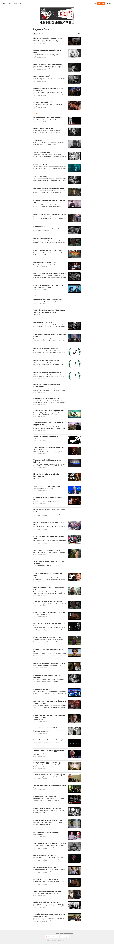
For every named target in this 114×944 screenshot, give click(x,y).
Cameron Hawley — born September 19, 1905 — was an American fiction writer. (48, 811)
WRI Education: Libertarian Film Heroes (47, 550)
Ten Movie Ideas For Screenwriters (45, 437)
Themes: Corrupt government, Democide (44, 265)
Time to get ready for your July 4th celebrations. (46, 777)
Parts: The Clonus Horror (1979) (45, 263)
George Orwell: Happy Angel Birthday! (47, 763)
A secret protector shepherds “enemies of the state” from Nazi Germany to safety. (49, 79)
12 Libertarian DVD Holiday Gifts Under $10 (48, 602)
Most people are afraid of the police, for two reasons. (47, 501)
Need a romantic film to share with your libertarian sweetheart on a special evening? (47, 666)
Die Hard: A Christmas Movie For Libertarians (49, 612)
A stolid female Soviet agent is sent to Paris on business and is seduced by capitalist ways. (49, 229)
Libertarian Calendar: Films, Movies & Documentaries (46, 386)
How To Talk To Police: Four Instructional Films (47, 498)
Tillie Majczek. (37, 314)
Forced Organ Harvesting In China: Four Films (49, 214)
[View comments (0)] (45, 46)
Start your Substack (53, 937)
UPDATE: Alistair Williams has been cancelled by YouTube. (48, 451)
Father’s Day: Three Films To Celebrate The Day (48, 589)
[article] (57, 42)
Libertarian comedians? (39, 478)
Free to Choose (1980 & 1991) (44, 128)
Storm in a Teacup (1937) (42, 152)
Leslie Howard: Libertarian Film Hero (46, 902)
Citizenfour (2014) (40, 164)
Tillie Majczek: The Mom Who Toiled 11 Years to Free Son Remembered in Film (49, 311)
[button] (4, 3)
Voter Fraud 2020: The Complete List (46, 486)
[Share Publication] (94, 3)
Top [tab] (40, 33)
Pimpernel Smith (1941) (41, 76)
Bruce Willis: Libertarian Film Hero (45, 879)
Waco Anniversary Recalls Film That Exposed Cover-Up (49, 335)
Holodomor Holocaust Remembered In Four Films (48, 650)
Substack (49, 940)
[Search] (91, 3)
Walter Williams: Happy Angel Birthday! (47, 891)
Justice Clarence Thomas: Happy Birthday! (48, 751)
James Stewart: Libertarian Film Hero (46, 728)
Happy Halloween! (38, 834)
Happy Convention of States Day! (45, 796)
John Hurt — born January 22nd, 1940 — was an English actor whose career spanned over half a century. (48, 858)
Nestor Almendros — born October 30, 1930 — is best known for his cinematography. (48, 823)
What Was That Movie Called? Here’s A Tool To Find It (48, 562)
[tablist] (41, 33)
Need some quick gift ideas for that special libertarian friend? (49, 604)
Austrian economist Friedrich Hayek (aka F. (44, 302)
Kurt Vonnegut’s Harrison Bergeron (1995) (48, 188)
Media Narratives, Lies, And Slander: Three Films (48, 523)
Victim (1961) (38, 140)
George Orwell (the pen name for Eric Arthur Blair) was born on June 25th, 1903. (49, 765)
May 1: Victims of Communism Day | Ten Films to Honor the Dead (49, 702)
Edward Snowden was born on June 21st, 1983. (46, 742)
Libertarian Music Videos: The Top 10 (46, 349)
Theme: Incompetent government (42, 287)
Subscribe (101, 3)
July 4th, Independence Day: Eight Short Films (49, 785)
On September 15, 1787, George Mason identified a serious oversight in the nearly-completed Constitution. (49, 799)
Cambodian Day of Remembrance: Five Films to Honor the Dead (49, 716)
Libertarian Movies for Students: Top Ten (48, 38)
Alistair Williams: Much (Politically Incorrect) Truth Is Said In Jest (49, 448)
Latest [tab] (36, 33)
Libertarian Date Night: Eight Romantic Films (49, 663)
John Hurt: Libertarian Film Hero (44, 855)
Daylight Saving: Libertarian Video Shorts (48, 285)
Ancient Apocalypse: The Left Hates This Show (48, 575)
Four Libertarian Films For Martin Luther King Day (49, 624)
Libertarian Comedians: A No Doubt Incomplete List (46, 475)
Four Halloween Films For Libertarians (46, 832)
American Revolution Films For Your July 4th (49, 775)
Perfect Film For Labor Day (42, 322)
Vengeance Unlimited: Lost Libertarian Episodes (47, 461)
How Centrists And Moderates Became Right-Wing (49, 537)
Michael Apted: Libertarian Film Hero (46, 867)
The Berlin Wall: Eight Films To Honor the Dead (49, 843)
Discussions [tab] (45, 33)
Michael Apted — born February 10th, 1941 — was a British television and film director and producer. (49, 870)
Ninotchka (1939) (39, 226)
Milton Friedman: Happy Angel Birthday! (47, 118)
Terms (62, 933)
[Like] (34, 46)
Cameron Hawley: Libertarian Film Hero (47, 808)
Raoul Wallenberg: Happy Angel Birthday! (48, 64)
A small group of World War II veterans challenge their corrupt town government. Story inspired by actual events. (49, 105)
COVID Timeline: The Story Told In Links (47, 250)
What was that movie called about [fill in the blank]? (47, 565)
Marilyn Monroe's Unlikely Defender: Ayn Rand (47, 51)
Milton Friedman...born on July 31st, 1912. (44, 120)
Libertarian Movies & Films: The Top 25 (47, 373)
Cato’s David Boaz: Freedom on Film (46, 399)
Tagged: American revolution (41, 788)
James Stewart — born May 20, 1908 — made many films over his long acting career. (48, 730)
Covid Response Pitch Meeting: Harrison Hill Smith (49, 201)
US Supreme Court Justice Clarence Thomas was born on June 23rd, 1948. (49, 753)
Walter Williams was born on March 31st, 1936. (46, 893)
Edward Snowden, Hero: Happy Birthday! (48, 740)
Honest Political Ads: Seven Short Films (47, 637)
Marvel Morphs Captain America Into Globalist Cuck (49, 511)
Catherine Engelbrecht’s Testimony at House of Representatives (49, 915)
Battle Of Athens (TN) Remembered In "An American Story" (48, 89)
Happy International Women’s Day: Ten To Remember (48, 676)
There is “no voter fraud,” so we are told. (44, 488)
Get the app (64, 937)
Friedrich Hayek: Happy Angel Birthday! (47, 300)
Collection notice (68, 933)
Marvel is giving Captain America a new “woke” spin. (47, 514)
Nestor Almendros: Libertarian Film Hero (47, 820)
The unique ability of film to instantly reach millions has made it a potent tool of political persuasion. (48, 413)
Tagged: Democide (38, 719)
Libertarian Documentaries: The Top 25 (47, 361)
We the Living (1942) (40, 176)
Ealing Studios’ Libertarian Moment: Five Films (49, 273)
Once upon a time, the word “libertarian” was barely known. (49, 552)
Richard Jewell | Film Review (43, 238)
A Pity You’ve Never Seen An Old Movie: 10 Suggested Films (48, 424)
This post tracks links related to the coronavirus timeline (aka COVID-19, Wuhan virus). (49, 253)
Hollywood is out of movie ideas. (42, 439)
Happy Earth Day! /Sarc (41, 689)
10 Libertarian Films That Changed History (48, 411)
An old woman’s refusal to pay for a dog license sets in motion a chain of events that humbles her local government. (49, 155)
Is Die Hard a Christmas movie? (41, 614)
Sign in (109, 3)
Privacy (57, 933)
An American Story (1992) (42, 102)
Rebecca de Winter (42, 43)
